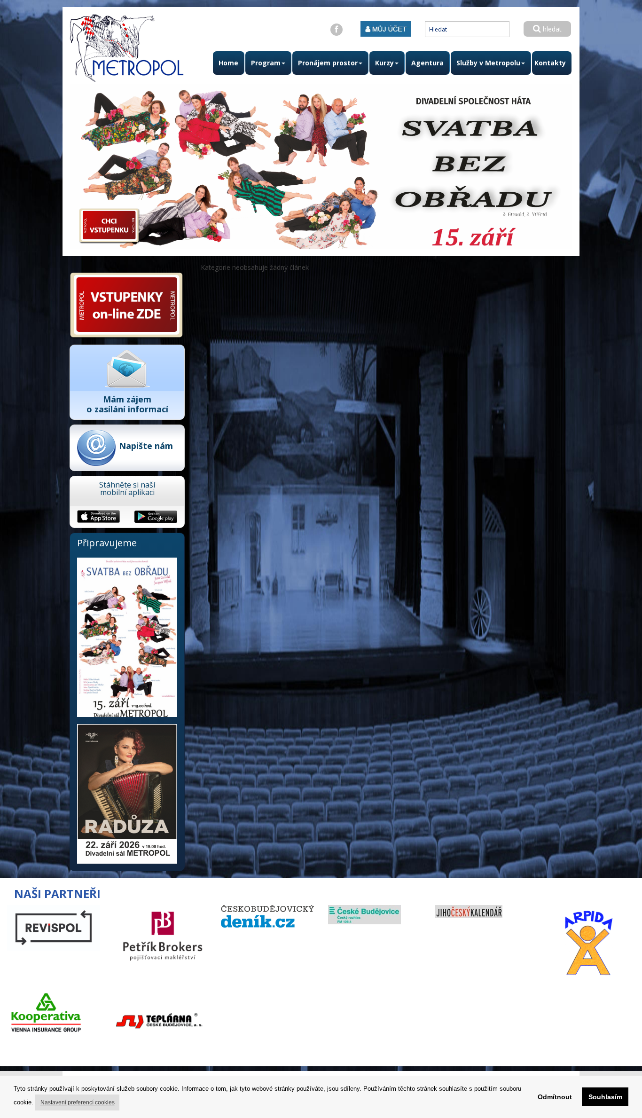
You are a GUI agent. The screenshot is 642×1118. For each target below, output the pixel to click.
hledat (551, 28)
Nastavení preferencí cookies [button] (77, 1102)
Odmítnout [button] (555, 1097)
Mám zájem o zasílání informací (127, 404)
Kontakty (550, 62)
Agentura (427, 62)
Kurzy (384, 62)
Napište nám (146, 445)
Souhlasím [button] (605, 1097)
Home (228, 62)
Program (266, 62)
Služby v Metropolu (488, 62)
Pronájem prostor (328, 62)
